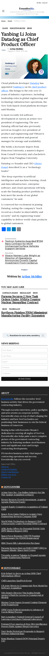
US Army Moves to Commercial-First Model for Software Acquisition (24, 587)
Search (42, 335)
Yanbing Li (18, 86)
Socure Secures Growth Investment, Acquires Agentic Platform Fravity (23, 500)
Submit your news (8, 474)
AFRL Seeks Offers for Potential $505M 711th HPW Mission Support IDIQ (23, 530)
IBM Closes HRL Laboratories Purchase (20, 543)
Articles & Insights (9, 469)
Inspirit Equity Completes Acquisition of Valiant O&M (24, 508)
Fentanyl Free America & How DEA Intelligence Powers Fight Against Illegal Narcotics (24, 625)
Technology (14, 309)
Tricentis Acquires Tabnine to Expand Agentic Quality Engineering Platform (23, 556)
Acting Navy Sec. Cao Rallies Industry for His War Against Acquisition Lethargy (23, 493)
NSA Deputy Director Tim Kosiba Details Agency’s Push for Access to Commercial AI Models (22, 595)
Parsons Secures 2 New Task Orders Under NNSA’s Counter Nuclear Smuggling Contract (20, 299)
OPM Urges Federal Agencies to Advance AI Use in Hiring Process (22, 611)
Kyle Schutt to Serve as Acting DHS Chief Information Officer (21, 574)
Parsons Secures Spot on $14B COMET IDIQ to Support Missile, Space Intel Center (24, 549)
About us (5, 467)
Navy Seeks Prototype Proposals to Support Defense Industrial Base (22, 632)
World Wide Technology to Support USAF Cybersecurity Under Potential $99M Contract (24, 522)
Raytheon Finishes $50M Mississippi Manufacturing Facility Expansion (24, 314)
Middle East (25, 293)
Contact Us (6, 477)
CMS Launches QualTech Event (16, 581)
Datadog (34, 83)
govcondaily (12, 567)
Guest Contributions (10, 472)
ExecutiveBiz (7, 399)
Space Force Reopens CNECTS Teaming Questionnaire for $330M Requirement (20, 537)
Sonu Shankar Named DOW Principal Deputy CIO (23, 639)
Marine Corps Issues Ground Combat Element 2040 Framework (24, 603)
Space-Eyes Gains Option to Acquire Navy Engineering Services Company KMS (21, 515)
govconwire (12, 486)
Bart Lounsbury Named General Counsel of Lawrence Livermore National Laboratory (22, 618)
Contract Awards (10, 293)
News (35, 293)
